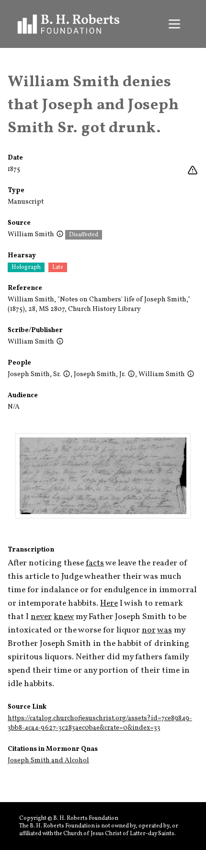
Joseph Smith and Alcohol (48, 760)
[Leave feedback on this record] (192, 170)
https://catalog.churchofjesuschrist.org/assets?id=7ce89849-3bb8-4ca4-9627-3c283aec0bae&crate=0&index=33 (100, 723)
